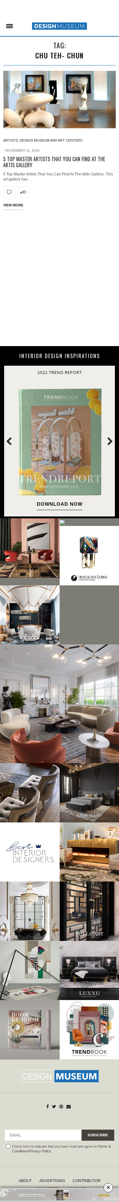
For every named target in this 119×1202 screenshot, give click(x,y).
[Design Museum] (59, 25)
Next (106, 441)
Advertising (52, 1181)
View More (13, 205)
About (25, 1181)
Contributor (87, 1181)
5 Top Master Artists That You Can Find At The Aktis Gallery (54, 162)
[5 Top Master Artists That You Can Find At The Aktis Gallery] (59, 100)
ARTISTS (10, 140)
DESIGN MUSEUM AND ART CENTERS (51, 140)
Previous (12, 441)
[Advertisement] (59, 277)
